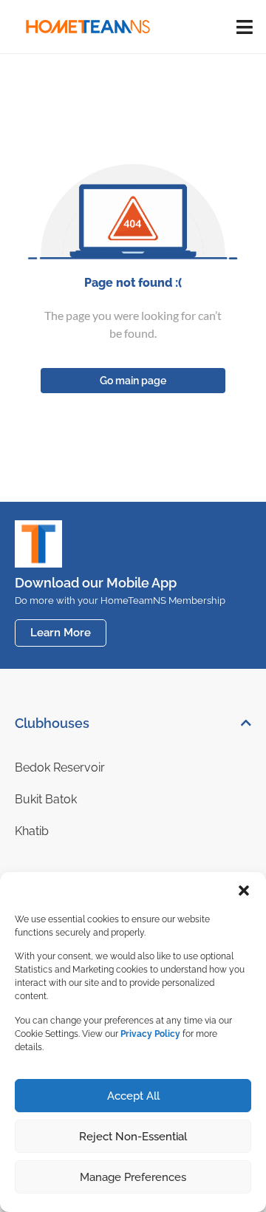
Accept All (133, 1096)
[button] (243, 890)
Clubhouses (52, 723)
